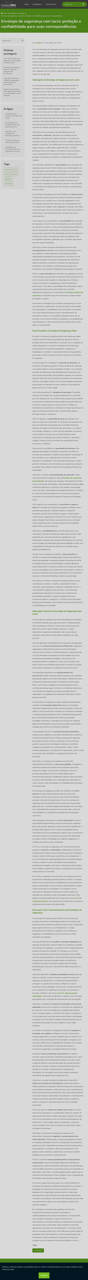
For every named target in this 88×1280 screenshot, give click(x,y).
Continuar (44, 1275)
